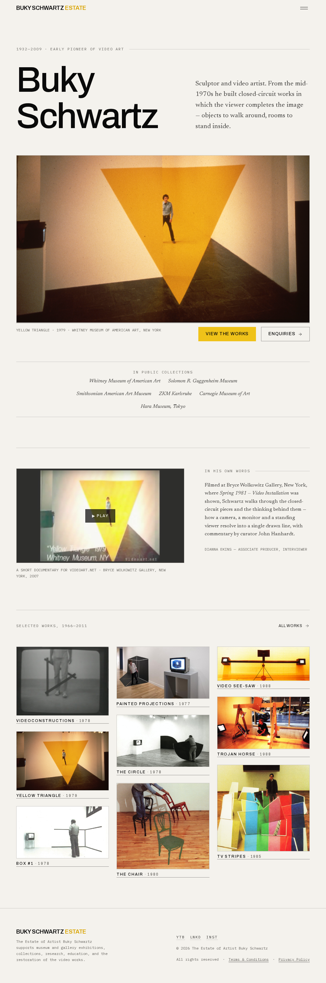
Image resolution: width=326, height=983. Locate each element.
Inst (212, 937)
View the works (227, 333)
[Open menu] (304, 8)
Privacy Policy (294, 959)
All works (290, 626)
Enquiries (281, 333)
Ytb (180, 937)
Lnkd (196, 937)
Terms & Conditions (249, 959)
